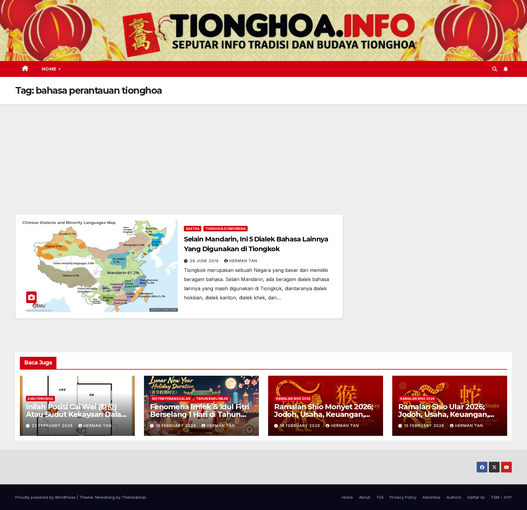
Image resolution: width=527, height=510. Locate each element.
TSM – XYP (501, 497)
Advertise (431, 497)
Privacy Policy (403, 497)
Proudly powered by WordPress (46, 497)
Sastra (192, 228)
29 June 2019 (205, 261)
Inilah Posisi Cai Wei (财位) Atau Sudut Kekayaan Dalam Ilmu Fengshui (77, 414)
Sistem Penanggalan (171, 398)
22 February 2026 (53, 425)
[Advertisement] (263, 150)
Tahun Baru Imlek (212, 398)
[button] (494, 69)
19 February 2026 (176, 425)
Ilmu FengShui (40, 398)
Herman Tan (243, 261)
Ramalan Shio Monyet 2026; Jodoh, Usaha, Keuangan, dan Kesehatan (323, 414)
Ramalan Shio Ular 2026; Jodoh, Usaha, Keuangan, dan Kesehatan (443, 414)
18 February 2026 (300, 425)
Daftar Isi (476, 497)
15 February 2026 (425, 425)
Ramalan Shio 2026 (293, 398)
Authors (453, 497)
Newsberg (105, 497)
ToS (380, 497)
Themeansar (134, 497)
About (364, 497)
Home (50, 69)
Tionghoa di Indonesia (225, 228)
